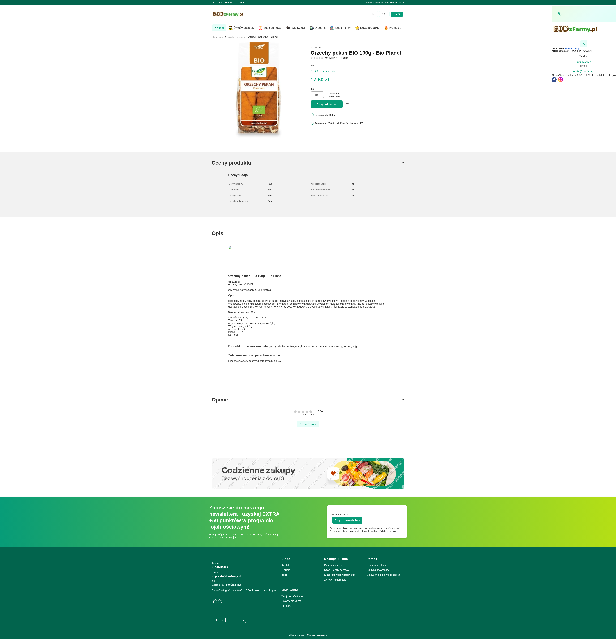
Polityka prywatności (378, 570)
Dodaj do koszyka (326, 104)
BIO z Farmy (218, 37)
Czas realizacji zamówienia (339, 575)
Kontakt (228, 2)
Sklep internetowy (307, 635)
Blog (284, 575)
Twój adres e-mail (339, 514)
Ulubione (286, 606)
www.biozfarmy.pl (573, 48)
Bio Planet (317, 47)
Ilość (313, 89)
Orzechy (241, 37)
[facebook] (554, 79)
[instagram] (560, 79)
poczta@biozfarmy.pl (228, 576)
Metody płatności (333, 565)
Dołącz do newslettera (347, 520)
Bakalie (230, 37)
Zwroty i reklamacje (335, 579)
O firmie (285, 570)
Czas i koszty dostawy (336, 570)
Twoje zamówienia (292, 596)
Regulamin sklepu (377, 565)
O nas (241, 2)
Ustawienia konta (291, 601)
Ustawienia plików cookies (382, 575)
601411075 (221, 567)
